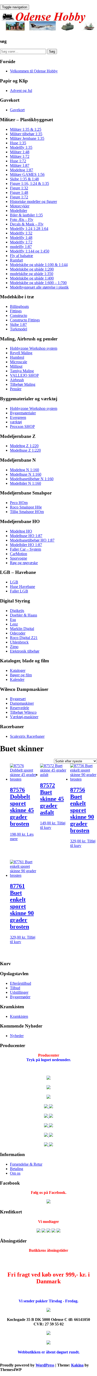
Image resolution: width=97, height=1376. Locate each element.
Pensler (15, 389)
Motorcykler (19, 206)
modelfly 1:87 (21, 246)
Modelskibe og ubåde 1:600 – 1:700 (38, 283)
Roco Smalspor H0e (26, 507)
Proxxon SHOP (22, 426)
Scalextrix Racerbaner (27, 736)
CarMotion (18, 554)
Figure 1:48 (19, 192)
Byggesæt (18, 699)
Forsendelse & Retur (26, 1164)
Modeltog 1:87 (21, 170)
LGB (14, 582)
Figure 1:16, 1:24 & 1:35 (29, 183)
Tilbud (15, 988)
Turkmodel (18, 329)
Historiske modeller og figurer (33, 201)
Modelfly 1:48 (21, 237)
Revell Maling (21, 353)
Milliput (16, 366)
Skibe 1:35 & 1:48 (24, 179)
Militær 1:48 (19, 152)
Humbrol (17, 357)
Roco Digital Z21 (24, 638)
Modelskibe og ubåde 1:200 (32, 269)
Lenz (14, 624)
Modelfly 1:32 (21, 233)
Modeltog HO (21, 531)
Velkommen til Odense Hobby (34, 71)
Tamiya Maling (22, 371)
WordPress (45, 1365)
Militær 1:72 (19, 156)
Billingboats (19, 306)
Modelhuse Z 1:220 (25, 450)
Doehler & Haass (23, 615)
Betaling (16, 1169)
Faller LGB (19, 591)
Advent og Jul (21, 90)
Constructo (18, 315)
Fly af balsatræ (21, 256)
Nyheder (17, 1036)
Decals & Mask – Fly (27, 224)
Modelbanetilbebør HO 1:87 (32, 540)
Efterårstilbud (20, 983)
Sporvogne (18, 558)
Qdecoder (17, 633)
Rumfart (16, 260)
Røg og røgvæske (24, 563)
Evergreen (18, 417)
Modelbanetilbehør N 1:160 (31, 479)
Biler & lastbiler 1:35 (26, 215)
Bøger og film (21, 675)
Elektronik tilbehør (24, 651)
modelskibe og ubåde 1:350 (31, 274)
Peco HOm (19, 503)
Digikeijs (17, 610)
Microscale (18, 362)
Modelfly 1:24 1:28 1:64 (29, 228)
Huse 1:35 (18, 143)
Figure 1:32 (19, 188)
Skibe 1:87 (18, 324)
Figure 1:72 (19, 197)
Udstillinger (19, 992)
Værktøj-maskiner (24, 717)
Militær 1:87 (19, 165)
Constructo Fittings (25, 320)
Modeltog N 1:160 (24, 470)
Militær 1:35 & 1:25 (25, 129)
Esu (13, 619)
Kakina (77, 1365)
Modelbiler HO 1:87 (26, 545)
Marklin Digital (22, 629)
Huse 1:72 (18, 161)
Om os (15, 1173)
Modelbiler (18, 210)
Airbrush (17, 380)
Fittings (16, 311)
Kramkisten (19, 1016)
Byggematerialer (23, 413)
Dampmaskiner (22, 703)
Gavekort (17, 110)
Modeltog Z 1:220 (24, 446)
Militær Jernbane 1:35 (27, 138)
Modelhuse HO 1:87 (26, 536)
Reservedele (19, 708)
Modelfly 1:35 (21, 147)
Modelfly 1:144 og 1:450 (29, 251)
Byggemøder (20, 997)
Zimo (14, 647)
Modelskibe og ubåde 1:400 (32, 278)
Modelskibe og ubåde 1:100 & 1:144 (39, 265)
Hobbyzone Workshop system (33, 348)
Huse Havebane (22, 586)
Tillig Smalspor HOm (27, 512)
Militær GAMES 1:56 (27, 174)
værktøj (16, 422)
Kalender (17, 679)
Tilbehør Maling (22, 384)
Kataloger (17, 670)
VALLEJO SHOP (24, 375)
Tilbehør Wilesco (23, 712)
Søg (52, 51)
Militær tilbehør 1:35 (26, 134)
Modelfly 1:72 (21, 242)
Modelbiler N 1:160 (25, 483)
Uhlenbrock (19, 642)
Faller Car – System (25, 549)
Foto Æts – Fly (21, 219)
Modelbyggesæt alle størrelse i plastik (39, 287)
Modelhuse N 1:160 (25, 474)
